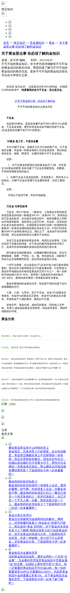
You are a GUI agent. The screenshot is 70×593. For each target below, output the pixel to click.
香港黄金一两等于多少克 (37, 359)
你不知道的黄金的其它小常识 (23, 400)
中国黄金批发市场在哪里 (24, 368)
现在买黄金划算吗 (18, 359)
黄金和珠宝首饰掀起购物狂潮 (47, 400)
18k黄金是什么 (55, 363)
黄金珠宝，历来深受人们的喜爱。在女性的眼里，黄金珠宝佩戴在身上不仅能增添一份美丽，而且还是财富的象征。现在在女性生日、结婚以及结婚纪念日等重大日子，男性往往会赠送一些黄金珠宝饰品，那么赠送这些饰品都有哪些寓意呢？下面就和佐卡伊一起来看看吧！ (37, 463)
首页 (6, 42)
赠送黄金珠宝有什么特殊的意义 (29, 447)
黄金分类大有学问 (20, 515)
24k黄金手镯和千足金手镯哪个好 (48, 368)
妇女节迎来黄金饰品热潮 (45, 388)
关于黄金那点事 (27, 388)
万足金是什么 (35, 336)
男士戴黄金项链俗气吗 (38, 363)
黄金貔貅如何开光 (21, 363)
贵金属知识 (37, 42)
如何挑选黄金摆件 (45, 379)
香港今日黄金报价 (55, 359)
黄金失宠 (14, 347)
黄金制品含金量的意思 (23, 552)
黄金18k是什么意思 (20, 336)
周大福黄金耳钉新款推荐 (52, 384)
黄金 (52, 42)
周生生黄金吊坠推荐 (32, 384)
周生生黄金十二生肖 (14, 384)
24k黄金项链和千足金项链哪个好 (24, 379)
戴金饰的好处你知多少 (23, 481)
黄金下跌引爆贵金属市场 (30, 347)
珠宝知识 (19, 42)
